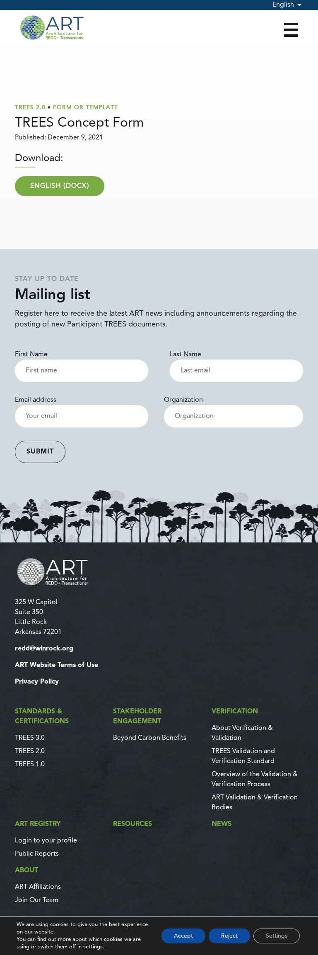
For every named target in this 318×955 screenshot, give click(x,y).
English (283, 5)
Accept (183, 936)
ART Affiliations (38, 887)
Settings (276, 936)
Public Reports (37, 854)
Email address (35, 400)
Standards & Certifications (42, 716)
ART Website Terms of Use (56, 665)
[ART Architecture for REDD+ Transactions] (159, 572)
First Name (31, 354)
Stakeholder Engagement (137, 716)
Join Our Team (36, 900)
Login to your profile (46, 840)
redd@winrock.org (44, 648)
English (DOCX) (59, 186)
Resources (132, 824)
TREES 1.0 (30, 764)
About (26, 870)
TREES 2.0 (30, 751)
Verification (235, 711)
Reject (229, 936)
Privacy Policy (37, 682)
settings (93, 947)
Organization (183, 400)
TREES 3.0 (30, 738)
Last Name (185, 354)
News (221, 824)
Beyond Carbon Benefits (149, 738)
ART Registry (37, 824)
